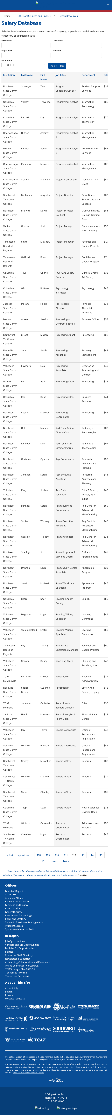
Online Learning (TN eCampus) (22, 965)
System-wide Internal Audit (19, 929)
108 (39, 855)
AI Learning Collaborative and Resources (27, 962)
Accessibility (11, 988)
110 (57, 855)
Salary (107, 75)
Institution (6, 60)
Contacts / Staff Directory (19, 955)
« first (10, 855)
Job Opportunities (15, 941)
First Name (6, 40)
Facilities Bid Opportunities (19, 948)
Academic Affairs (14, 898)
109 (48, 855)
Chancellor (11, 894)
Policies (9, 951)
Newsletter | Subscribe (17, 958)
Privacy (9, 995)
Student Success (14, 925)
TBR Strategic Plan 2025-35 (20, 969)
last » (66, 861)
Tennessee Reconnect (17, 976)
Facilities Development (17, 901)
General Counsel (14, 912)
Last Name (58, 40)
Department (7, 50)
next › (55, 861)
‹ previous (23, 855)
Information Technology (18, 915)
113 (82, 855)
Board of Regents (14, 891)
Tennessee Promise (16, 972)
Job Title (57, 50)
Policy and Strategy (15, 919)
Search (9, 991)
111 (66, 855)
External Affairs (13, 908)
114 (91, 855)
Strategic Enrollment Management (24, 922)
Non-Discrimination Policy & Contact (28, 1072)
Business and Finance (17, 905)
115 (100, 855)
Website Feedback (15, 998)
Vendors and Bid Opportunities (22, 944)
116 (42, 861)
